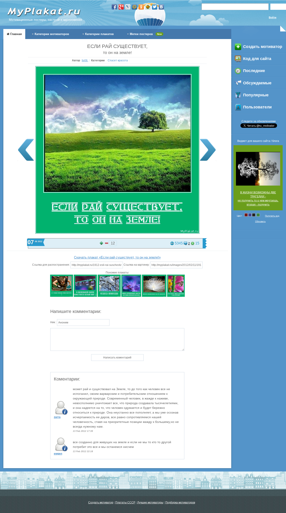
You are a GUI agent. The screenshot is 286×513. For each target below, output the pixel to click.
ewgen (58, 453)
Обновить (260, 221)
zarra (57, 417)
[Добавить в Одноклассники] (141, 7)
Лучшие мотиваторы (150, 502)
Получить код (272, 216)
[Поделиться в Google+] (121, 7)
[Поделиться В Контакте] (161, 7)
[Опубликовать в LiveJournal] (127, 7)
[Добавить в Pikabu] (148, 7)
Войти (272, 17)
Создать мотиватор (100, 502)
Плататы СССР (125, 502)
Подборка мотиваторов (180, 502)
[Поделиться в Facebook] (114, 7)
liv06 (85, 60)
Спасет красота (118, 60)
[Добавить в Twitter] (154, 7)
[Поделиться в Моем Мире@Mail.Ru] (134, 7)
